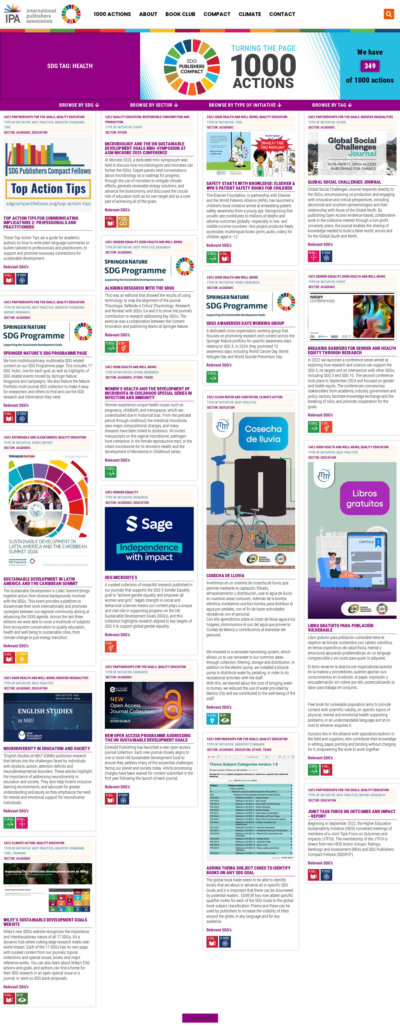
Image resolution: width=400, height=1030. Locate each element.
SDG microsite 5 (121, 577)
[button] (389, 14)
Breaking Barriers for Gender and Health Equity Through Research (352, 350)
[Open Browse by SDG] (97, 105)
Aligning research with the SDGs (139, 288)
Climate (250, 14)
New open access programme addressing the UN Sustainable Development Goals (148, 738)
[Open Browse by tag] (349, 105)
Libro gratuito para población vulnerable (341, 628)
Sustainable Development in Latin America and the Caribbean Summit (40, 581)
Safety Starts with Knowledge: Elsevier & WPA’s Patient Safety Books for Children (250, 186)
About (148, 14)
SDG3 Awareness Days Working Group (245, 323)
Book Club (180, 14)
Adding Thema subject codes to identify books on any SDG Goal (248, 870)
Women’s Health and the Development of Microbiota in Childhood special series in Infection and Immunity (148, 393)
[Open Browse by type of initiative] (279, 105)
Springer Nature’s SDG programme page (45, 353)
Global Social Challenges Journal (344, 182)
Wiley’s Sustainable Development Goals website (45, 922)
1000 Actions (112, 14)
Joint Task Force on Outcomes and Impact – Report (352, 814)
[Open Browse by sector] (176, 105)
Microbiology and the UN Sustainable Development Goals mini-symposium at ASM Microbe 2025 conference (145, 148)
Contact (282, 14)
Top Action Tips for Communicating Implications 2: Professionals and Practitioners (40, 223)
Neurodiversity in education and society (46, 748)
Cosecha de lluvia (225, 575)
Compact (217, 14)
